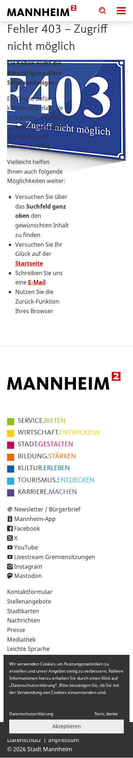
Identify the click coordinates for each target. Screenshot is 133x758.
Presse (16, 630)
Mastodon (28, 576)
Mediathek (21, 639)
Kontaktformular (29, 592)
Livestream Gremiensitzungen (54, 557)
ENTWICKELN (59, 432)
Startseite (29, 263)
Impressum (63, 740)
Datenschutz (24, 740)
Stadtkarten (23, 611)
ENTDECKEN (56, 480)
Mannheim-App (35, 519)
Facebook (27, 528)
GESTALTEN (45, 444)
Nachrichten (23, 620)
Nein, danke (106, 714)
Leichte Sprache (28, 649)
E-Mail (37, 282)
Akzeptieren (66, 726)
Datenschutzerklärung (31, 714)
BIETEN (42, 421)
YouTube (26, 547)
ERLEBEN (44, 468)
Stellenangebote (29, 601)
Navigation (121, 10)
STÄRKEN (47, 456)
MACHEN (47, 492)
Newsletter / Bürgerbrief (47, 509)
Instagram (28, 566)
